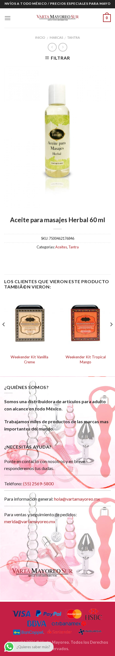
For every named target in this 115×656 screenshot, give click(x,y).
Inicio (40, 37)
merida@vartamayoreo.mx (29, 521)
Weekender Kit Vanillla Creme (29, 359)
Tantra (73, 37)
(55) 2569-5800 (38, 483)
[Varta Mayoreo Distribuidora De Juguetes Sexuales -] (57, 18)
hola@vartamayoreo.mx (77, 498)
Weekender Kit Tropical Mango (86, 359)
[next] (111, 335)
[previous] (4, 335)
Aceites (61, 247)
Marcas (56, 37)
